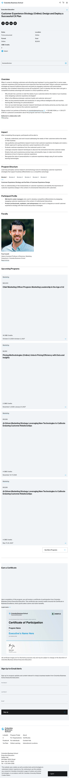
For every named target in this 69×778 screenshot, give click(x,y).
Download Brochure (7, 63)
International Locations (30, 743)
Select (6, 51)
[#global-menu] (66, 3)
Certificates (26, 738)
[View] (65, 339)
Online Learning (15, 743)
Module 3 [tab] (20, 177)
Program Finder (15, 735)
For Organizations (16, 738)
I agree (52, 773)
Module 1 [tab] (4, 177)
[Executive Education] (41, 10)
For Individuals (14, 740)
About (25, 735)
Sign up (5, 712)
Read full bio (5, 260)
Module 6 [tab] (44, 177)
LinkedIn (5, 735)
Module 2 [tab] (12, 177)
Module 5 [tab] (36, 177)
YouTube (5, 743)
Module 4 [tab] (28, 177)
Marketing (6, 277)
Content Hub (27, 740)
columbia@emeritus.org (35, 110)
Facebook (6, 740)
